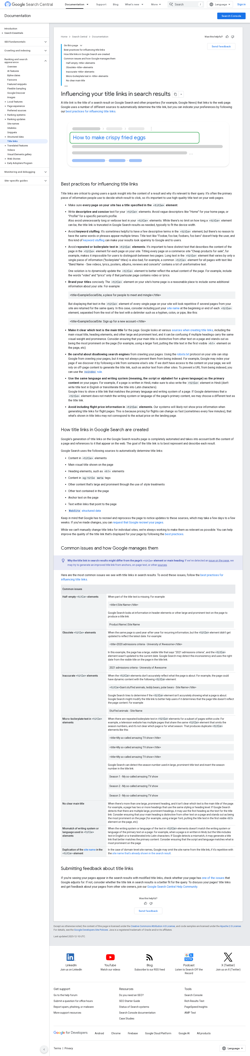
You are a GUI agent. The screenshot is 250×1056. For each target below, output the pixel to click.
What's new (132, 4)
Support (101, 4)
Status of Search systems (134, 1006)
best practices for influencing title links (90, 111)
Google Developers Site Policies (91, 929)
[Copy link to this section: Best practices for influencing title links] (142, 184)
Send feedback (221, 46)
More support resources (67, 1012)
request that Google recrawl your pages (138, 522)
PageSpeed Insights (196, 1006)
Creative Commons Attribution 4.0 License (153, 926)
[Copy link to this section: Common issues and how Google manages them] (161, 548)
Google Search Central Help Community (172, 886)
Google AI (184, 1033)
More (154, 4)
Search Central (39, 4)
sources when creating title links (192, 330)
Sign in (241, 4)
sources (162, 564)
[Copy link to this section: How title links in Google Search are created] (152, 430)
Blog (115, 4)
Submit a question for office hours (73, 1001)
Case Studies (126, 1018)
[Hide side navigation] (44, 1049)
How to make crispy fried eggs (109, 137)
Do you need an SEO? (131, 995)
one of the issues (213, 878)
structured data (85, 510)
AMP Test (190, 1012)
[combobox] (185, 4)
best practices (174, 534)
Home (64, 36)
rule (93, 372)
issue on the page (219, 560)
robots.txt (183, 354)
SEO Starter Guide (129, 1001)
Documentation (74, 4)
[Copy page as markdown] (175, 94)
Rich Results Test (194, 1001)
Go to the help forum (65, 995)
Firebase (133, 1033)
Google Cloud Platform (158, 1033)
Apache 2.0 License (230, 926)
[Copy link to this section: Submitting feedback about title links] (138, 869)
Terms (57, 1048)
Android (99, 1033)
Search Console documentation (137, 1012)
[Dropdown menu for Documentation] (88, 4)
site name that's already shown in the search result (141, 853)
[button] (24, 33)
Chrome (116, 1033)
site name (173, 308)
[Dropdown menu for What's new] (143, 4)
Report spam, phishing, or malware (74, 1006)
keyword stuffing (94, 240)
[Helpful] (227, 36)
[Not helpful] (232, 36)
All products (204, 1033)
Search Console (231, 16)
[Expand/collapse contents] (81, 45)
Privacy (69, 1048)
